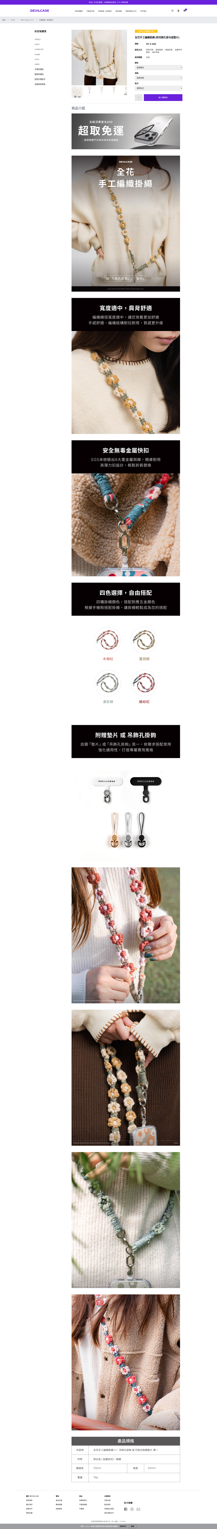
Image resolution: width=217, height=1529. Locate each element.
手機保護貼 (39, 69)
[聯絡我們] (138, 1509)
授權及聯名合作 (131, 11)
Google (37, 54)
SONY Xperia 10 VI (27, 20)
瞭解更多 (123, 1526)
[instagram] (132, 1509)
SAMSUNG (39, 49)
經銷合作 (29, 1509)
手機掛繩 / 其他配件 (105, 11)
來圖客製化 (83, 1500)
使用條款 (29, 1500)
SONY (13, 20)
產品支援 (59, 1500)
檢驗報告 (59, 1509)
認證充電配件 (40, 79)
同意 (132, 1526)
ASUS (37, 59)
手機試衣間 (90, 11)
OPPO (37, 64)
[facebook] (126, 1509)
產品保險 (107, 1504)
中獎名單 (107, 1500)
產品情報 (119, 11)
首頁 (3, 20)
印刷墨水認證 (109, 1509)
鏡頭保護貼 (39, 74)
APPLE (38, 39)
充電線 (81, 1509)
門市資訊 (143, 11)
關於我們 (29, 1504)
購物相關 (59, 1504)
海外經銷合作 (109, 1513)
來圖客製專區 (40, 84)
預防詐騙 (29, 1513)
